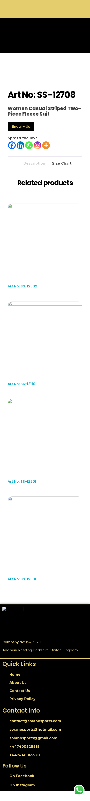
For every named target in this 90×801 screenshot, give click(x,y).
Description (34, 163)
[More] (46, 145)
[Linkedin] (20, 145)
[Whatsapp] (29, 145)
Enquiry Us (21, 126)
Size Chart (61, 163)
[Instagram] (37, 145)
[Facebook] (12, 145)
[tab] (34, 162)
